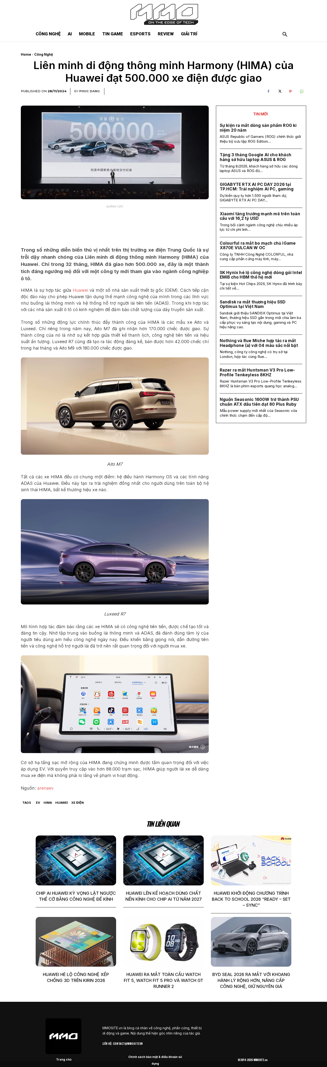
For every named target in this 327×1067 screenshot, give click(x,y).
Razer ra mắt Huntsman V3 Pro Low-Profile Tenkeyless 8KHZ (257, 372)
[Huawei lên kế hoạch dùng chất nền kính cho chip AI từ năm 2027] (163, 860)
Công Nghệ (43, 54)
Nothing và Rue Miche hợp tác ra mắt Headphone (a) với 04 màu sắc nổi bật (259, 343)
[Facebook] (268, 91)
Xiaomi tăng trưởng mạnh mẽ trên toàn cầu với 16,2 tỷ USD (260, 216)
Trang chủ (63, 1059)
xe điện (77, 802)
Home (26, 54)
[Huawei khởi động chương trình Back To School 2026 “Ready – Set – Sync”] (251, 860)
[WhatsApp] (301, 91)
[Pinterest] (290, 91)
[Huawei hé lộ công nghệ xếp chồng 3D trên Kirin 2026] (76, 942)
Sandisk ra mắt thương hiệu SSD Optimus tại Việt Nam (253, 304)
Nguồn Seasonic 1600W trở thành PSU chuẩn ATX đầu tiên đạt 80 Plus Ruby (259, 402)
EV (38, 802)
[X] (279, 91)
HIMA (48, 802)
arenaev (45, 788)
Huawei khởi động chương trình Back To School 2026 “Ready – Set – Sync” (251, 899)
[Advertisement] (114, 222)
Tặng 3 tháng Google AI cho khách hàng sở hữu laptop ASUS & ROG (255, 157)
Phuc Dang (89, 91)
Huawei (80, 290)
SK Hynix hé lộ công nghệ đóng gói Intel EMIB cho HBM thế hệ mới (261, 275)
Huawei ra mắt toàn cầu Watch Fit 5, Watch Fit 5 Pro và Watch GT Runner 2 (163, 980)
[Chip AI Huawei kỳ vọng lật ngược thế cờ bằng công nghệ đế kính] (76, 860)
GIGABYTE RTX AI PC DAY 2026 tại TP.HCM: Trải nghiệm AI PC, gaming (257, 187)
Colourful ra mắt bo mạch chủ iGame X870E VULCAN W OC (258, 245)
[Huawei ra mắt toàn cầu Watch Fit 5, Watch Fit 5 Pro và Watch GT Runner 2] (163, 942)
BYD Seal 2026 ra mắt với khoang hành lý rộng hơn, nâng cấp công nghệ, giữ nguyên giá (251, 980)
